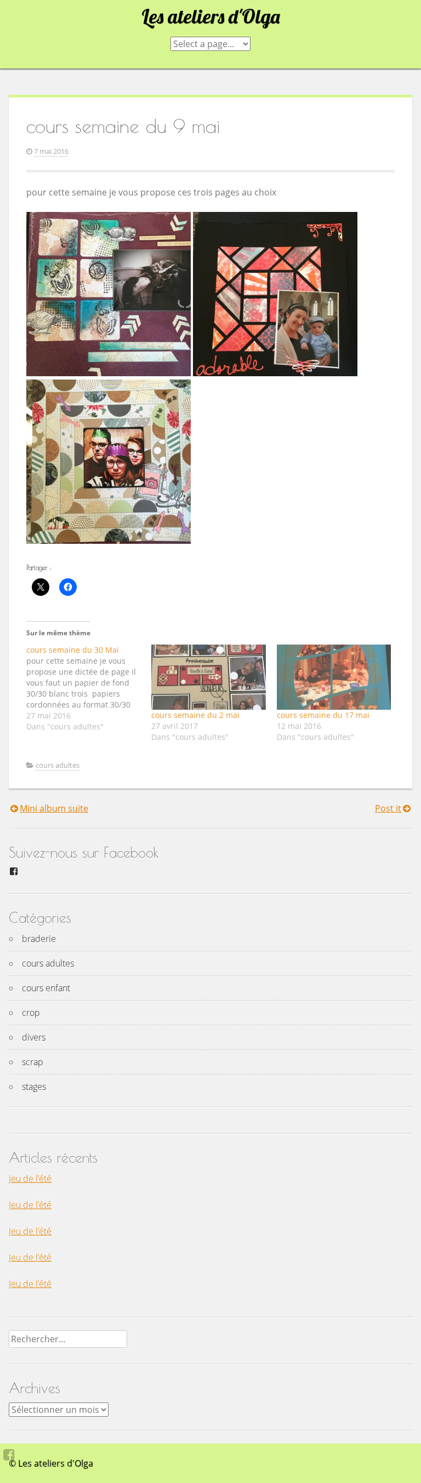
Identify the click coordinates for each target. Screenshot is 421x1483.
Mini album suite (54, 808)
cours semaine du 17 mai (323, 715)
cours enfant (46, 988)
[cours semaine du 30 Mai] (88, 688)
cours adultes (57, 765)
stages (34, 1086)
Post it (388, 808)
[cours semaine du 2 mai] (208, 677)
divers (33, 1037)
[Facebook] (9, 1454)
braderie (39, 939)
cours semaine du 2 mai (195, 715)
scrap (32, 1062)
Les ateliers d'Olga (210, 16)
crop (31, 1013)
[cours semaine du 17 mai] (334, 677)
